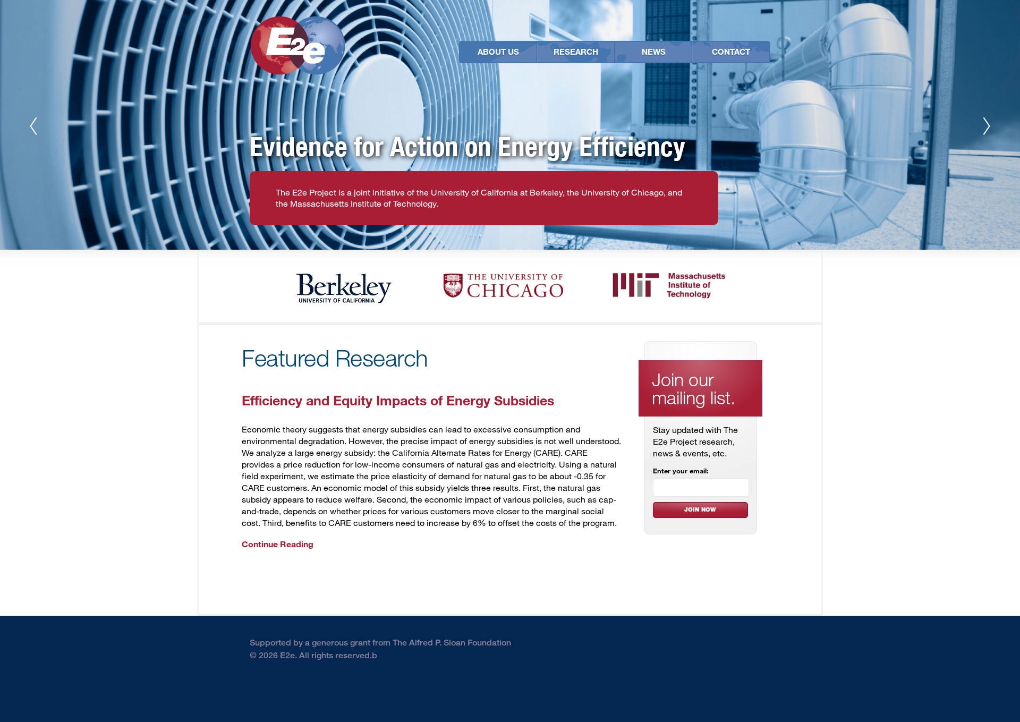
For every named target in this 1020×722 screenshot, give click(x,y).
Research (576, 51)
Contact (731, 51)
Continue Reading (277, 544)
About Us (498, 51)
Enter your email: (681, 470)
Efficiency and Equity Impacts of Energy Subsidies (398, 400)
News (654, 51)
